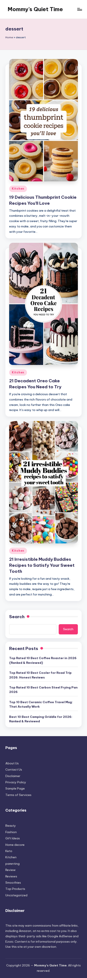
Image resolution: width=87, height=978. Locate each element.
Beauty (10, 826)
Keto (8, 851)
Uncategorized (16, 895)
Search (17, 616)
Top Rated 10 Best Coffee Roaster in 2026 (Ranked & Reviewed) (43, 660)
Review (10, 870)
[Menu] (79, 9)
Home (9, 37)
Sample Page (15, 788)
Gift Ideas (12, 838)
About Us (12, 763)
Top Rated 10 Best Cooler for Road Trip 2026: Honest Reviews (40, 675)
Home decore (15, 845)
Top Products (15, 889)
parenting (12, 864)
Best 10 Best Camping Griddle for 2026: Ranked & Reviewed (40, 719)
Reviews (11, 876)
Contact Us (13, 769)
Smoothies (13, 883)
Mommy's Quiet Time (35, 9)
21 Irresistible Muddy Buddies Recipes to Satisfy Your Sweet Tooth (42, 565)
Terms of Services (18, 795)
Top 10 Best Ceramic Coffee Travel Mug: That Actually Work (41, 704)
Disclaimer (12, 776)
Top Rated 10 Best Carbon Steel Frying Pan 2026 (43, 689)
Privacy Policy (15, 782)
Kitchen (18, 188)
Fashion (11, 832)
